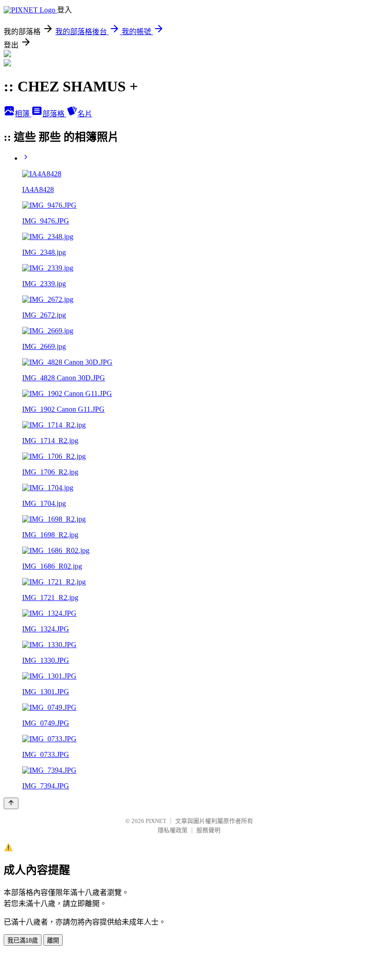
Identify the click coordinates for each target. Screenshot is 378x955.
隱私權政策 (173, 830)
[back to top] (11, 803)
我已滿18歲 (22, 940)
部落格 (54, 114)
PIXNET (156, 820)
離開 (53, 940)
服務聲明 (208, 830)
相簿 (23, 114)
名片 (84, 114)
